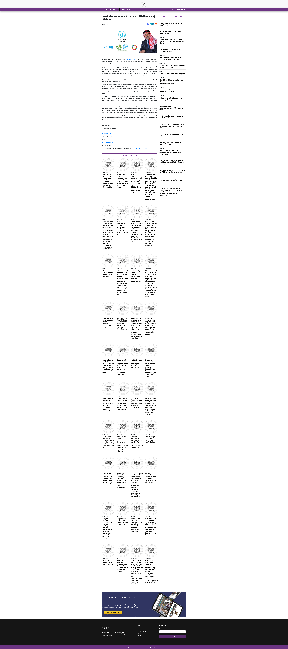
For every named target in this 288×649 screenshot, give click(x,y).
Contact (140, 636)
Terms (139, 628)
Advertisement (142, 633)
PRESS (123, 9)
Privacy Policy (142, 631)
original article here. (141, 148)
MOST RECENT (114, 9)
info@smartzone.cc (107, 133)
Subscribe (172, 636)
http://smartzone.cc (108, 142)
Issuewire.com (131, 59)
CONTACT (130, 9)
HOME (105, 9)
